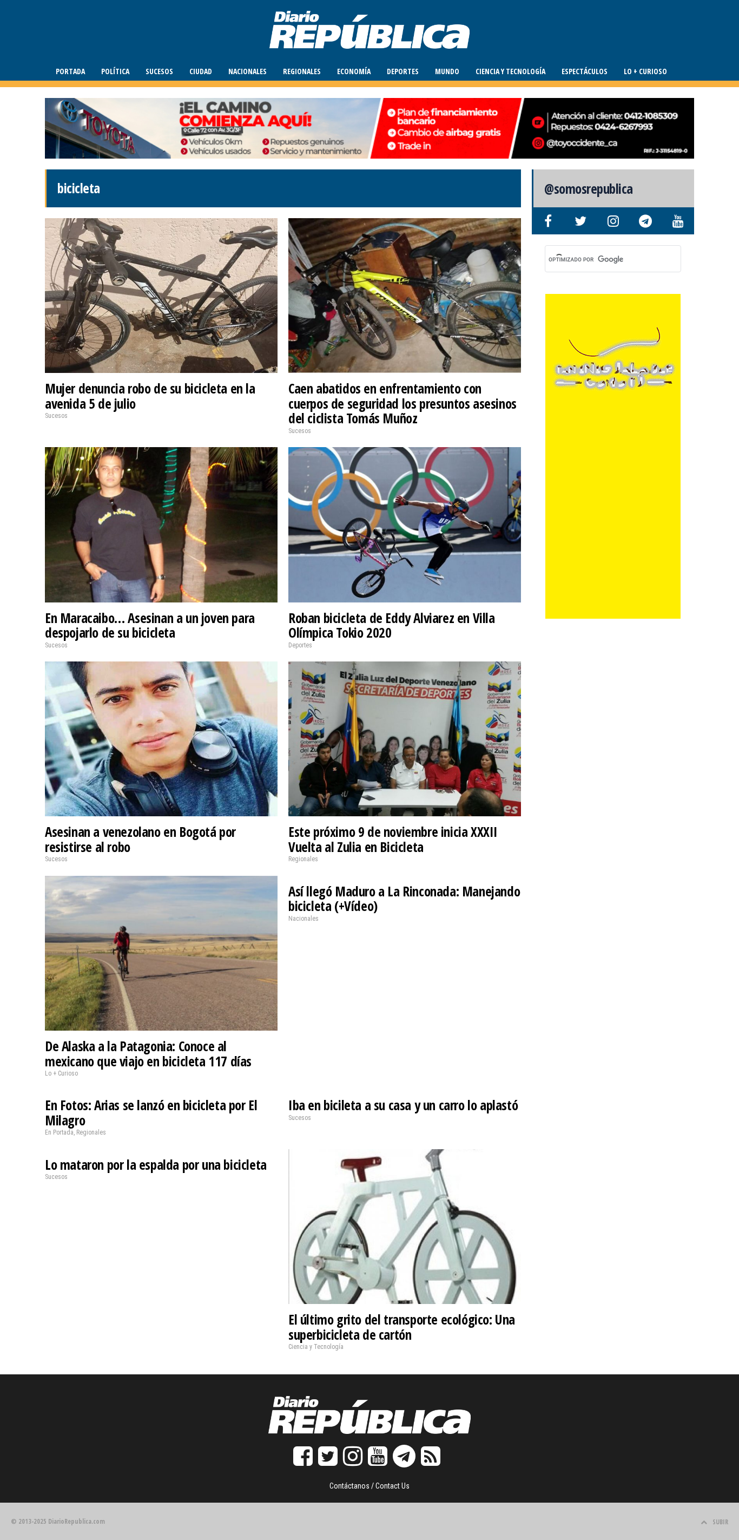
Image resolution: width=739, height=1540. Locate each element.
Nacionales (247, 71)
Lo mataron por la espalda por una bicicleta (156, 1164)
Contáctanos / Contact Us (369, 1486)
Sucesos (159, 71)
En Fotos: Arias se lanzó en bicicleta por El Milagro (151, 1112)
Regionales (302, 71)
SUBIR (720, 1521)
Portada (70, 71)
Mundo (447, 71)
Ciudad (200, 71)
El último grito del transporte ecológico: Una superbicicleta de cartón (401, 1327)
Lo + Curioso (645, 71)
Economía (354, 71)
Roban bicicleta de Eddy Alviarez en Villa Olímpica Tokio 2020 (391, 625)
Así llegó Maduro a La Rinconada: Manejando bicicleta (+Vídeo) (404, 898)
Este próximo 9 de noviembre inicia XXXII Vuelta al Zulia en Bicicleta (393, 839)
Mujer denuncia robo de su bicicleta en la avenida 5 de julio (150, 395)
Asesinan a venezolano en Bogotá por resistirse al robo (140, 839)
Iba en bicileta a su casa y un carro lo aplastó (403, 1105)
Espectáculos (585, 71)
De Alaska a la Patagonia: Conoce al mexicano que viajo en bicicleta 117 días (148, 1053)
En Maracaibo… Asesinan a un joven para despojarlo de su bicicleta (150, 625)
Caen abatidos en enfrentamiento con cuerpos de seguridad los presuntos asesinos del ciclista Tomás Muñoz (402, 403)
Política (115, 71)
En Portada (59, 1132)
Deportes (403, 71)
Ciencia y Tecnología (510, 71)
